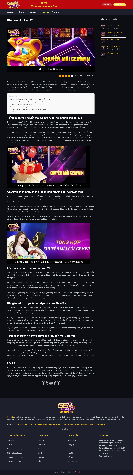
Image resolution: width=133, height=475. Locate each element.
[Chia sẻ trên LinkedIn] (58, 383)
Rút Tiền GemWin (113, 46)
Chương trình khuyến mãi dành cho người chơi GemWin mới (30, 102)
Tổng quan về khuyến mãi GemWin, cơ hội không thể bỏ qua (30, 99)
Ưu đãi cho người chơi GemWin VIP (21, 104)
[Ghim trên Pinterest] (54, 383)
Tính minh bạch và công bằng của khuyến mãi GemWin (28, 109)
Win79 (70, 424)
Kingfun (92, 424)
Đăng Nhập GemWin (114, 33)
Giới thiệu (24, 12)
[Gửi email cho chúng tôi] (70, 429)
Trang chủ (13, 12)
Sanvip (33, 424)
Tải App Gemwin (113, 53)
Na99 (45, 424)
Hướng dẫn (44, 12)
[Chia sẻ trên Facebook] (43, 383)
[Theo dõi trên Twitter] (68, 429)
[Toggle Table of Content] (90, 96)
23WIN (63, 424)
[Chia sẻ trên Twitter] (47, 383)
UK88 (77, 424)
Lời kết (12, 112)
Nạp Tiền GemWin (113, 40)
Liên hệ (56, 12)
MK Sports (101, 424)
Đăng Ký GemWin (113, 26)
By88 (58, 424)
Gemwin (64, 472)
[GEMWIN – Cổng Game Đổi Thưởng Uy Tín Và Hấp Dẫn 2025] (17, 4)
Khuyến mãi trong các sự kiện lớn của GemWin (25, 107)
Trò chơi (33, 12)
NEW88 (52, 424)
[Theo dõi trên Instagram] (65, 429)
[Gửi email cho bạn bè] (51, 383)
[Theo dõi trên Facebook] (62, 429)
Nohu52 (84, 424)
